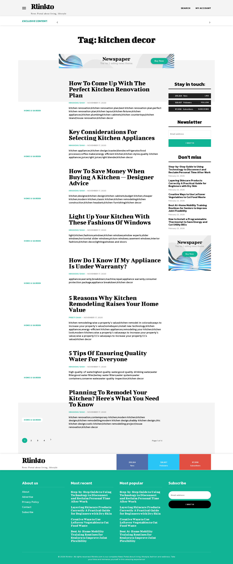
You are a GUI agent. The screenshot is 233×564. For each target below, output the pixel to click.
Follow (205, 102)
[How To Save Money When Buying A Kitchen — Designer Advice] (43, 186)
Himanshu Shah (77, 102)
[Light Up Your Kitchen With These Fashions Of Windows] (43, 228)
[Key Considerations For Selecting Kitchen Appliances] (43, 144)
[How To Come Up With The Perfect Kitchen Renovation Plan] (43, 98)
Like (207, 95)
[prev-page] (57, 24)
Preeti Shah (75, 317)
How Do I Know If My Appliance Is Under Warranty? (115, 263)
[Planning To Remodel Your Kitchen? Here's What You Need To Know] (43, 407)
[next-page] (50, 439)
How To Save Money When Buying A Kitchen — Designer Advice (111, 177)
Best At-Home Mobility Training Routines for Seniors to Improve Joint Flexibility (187, 208)
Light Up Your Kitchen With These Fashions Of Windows (110, 219)
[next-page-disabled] (210, 24)
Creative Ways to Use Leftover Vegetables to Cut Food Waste (187, 195)
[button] (185, 8)
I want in (190, 143)
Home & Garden (32, 110)
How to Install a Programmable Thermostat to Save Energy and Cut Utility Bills (187, 221)
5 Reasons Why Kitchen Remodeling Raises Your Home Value (114, 303)
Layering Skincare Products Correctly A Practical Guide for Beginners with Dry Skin (187, 183)
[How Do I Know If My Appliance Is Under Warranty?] (43, 270)
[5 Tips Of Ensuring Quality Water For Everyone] (43, 365)
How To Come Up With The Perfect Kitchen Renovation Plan (109, 89)
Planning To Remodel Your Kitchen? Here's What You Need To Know (114, 398)
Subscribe (203, 109)
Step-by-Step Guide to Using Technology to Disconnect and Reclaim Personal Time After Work (189, 169)
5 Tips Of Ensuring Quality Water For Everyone (108, 355)
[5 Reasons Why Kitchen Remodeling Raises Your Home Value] (43, 313)
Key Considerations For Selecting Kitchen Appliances (112, 134)
